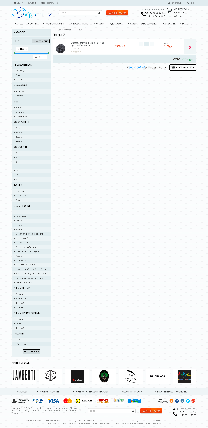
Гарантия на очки (132, 391)
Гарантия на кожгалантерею (172, 391)
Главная (57, 29)
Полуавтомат (22, 116)
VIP (17, 211)
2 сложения (21, 132)
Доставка (116, 23)
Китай (18, 323)
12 (17, 170)
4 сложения (21, 141)
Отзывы (22, 391)
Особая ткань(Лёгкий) (26, 247)
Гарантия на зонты (48, 391)
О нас (19, 23)
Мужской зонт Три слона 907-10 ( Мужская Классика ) (87, 44)
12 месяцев (21, 344)
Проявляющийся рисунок (28, 251)
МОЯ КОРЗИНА (181, 9)
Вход (191, 2)
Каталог (67, 29)
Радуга (19, 256)
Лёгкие (19, 220)
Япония (19, 307)
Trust (18, 75)
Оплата (100, 23)
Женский (20, 91)
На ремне (20, 225)
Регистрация (176, 2)
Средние (20, 200)
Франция (20, 302)
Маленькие (21, 195)
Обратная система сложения (29, 233)
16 (17, 175)
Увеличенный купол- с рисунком (31, 273)
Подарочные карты (54, 23)
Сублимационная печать (27, 264)
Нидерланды (22, 298)
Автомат (19, 107)
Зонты (33, 23)
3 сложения (21, 137)
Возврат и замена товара (143, 23)
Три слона (20, 79)
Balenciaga (20, 70)
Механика (20, 112)
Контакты (187, 23)
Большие (20, 191)
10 (17, 166)
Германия (20, 294)
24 (17, 179)
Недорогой (21, 229)
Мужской (20, 95)
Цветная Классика (24, 282)
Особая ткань (22, 242)
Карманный (21, 216)
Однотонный (22, 238)
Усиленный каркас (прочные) (29, 277)
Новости (170, 23)
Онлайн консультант (26, 2)
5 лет (18, 339)
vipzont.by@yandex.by (154, 9)
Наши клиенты (80, 23)
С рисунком (21, 260)
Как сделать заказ (51, 2)
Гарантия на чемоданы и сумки (91, 391)
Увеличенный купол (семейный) (31, 269)
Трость (19, 128)
